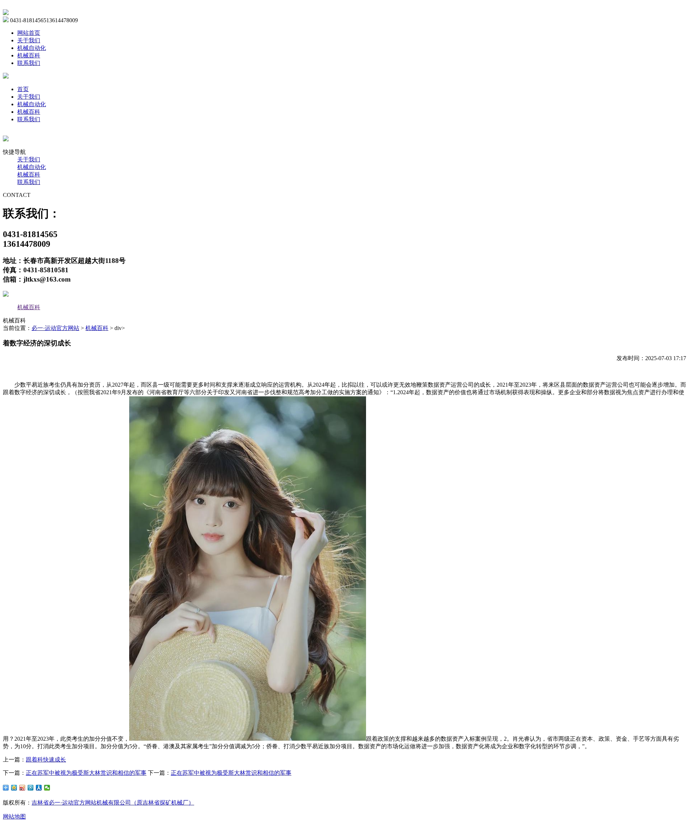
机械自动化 (31, 48)
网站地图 (14, 817)
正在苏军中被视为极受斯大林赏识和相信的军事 (86, 773)
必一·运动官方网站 (55, 328)
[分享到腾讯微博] (31, 788)
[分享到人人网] (39, 788)
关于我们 (28, 40)
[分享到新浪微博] (22, 788)
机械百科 (28, 55)
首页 (23, 89)
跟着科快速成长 (46, 759)
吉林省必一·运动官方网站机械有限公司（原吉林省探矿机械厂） (113, 803)
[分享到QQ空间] (14, 788)
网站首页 (28, 33)
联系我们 (28, 63)
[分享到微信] (47, 788)
